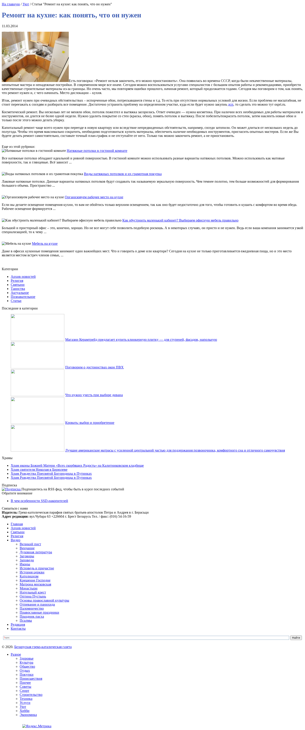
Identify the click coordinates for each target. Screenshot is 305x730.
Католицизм (29, 576)
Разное (16, 654)
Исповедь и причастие (37, 568)
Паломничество (32, 608)
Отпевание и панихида (37, 604)
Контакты (18, 628)
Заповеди (27, 560)
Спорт (24, 690)
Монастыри (29, 588)
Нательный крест (33, 592)
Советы (25, 686)
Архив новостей (23, 276)
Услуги (25, 703)
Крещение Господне (35, 580)
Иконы (25, 564)
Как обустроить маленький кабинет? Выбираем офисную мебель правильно (180, 220)
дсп (230, 104)
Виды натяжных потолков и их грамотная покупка (123, 174)
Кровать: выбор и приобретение (89, 423)
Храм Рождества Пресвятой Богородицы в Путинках (51, 473)
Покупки (26, 674)
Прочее (25, 682)
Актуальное (20, 293)
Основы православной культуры (44, 600)
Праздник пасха (32, 616)
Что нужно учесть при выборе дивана (94, 395)
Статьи (16, 301)
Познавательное (23, 297)
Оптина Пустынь (33, 596)
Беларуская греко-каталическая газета (43, 647)
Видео (15, 540)
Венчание (27, 548)
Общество (27, 666)
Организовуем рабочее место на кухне (94, 197)
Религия (17, 280)
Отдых (25, 670)
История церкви (32, 572)
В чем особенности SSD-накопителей (39, 501)
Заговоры (27, 556)
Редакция (18, 624)
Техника (26, 699)
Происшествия (31, 678)
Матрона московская (35, 584)
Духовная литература (36, 552)
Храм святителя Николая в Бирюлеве (39, 469)
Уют (26, 4)
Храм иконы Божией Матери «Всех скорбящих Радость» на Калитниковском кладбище (77, 465)
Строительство (31, 695)
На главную (11, 4)
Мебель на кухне (45, 243)
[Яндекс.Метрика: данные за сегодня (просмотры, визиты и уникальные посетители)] (36, 726)
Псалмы (26, 620)
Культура (26, 662)
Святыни (18, 285)
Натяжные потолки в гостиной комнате (97, 151)
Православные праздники (39, 612)
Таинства (18, 289)
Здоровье (26, 658)
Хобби (24, 711)
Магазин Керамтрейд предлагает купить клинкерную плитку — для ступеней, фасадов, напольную (141, 339)
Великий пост (30, 544)
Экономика (28, 715)
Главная (17, 524)
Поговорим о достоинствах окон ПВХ (94, 367)
